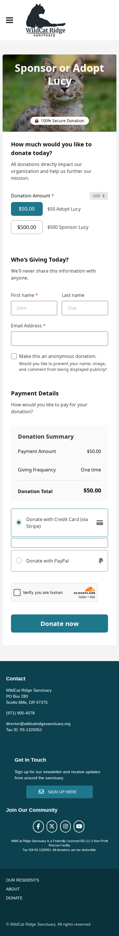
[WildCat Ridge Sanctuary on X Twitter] (52, 826)
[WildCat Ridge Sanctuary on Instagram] (65, 826)
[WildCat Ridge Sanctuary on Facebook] (38, 826)
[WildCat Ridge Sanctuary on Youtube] (79, 826)
